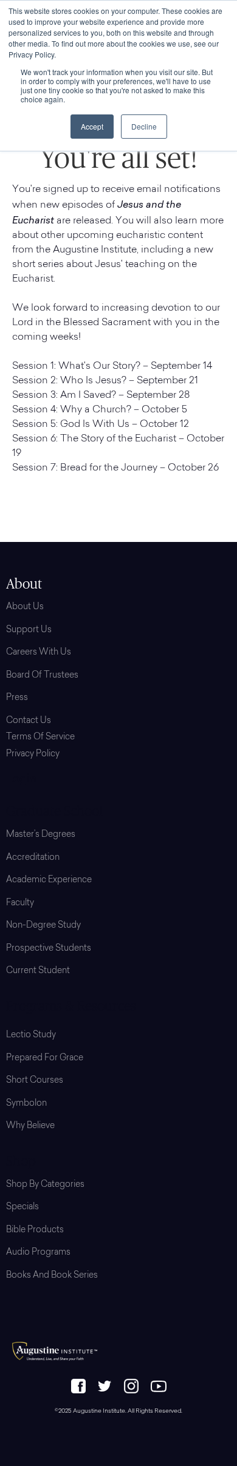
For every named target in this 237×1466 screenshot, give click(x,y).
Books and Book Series (52, 1276)
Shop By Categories (45, 1185)
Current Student (38, 971)
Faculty (20, 903)
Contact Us (28, 721)
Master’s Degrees (40, 835)
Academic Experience (49, 880)
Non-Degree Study (43, 926)
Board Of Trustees (42, 676)
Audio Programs (38, 1253)
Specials (22, 1207)
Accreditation (33, 858)
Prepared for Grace (44, 1058)
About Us (25, 607)
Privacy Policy (33, 754)
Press (17, 698)
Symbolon (26, 1104)
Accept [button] (92, 126)
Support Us (29, 630)
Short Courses (34, 1081)
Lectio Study (31, 1035)
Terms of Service (40, 737)
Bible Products (35, 1230)
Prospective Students (48, 949)
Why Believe (30, 1126)
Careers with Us (38, 653)
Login (21, 779)
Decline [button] (144, 126)
